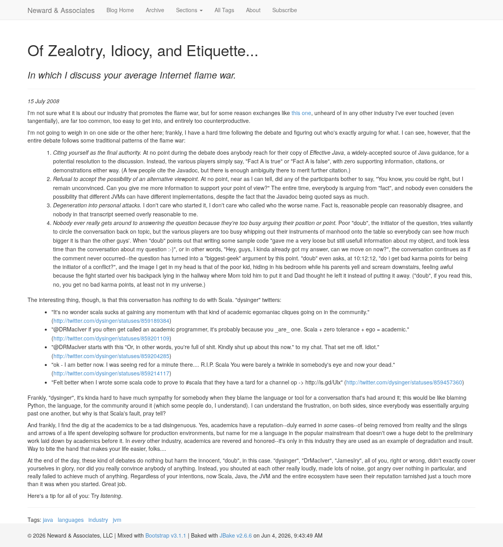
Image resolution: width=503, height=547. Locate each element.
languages (71, 519)
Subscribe (284, 10)
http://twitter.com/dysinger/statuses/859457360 (404, 382)
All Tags (224, 10)
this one (301, 113)
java (48, 519)
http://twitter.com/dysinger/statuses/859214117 (111, 373)
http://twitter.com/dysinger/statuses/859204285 (111, 356)
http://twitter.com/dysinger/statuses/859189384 (111, 320)
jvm (117, 519)
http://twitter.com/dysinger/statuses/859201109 (111, 338)
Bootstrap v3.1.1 (165, 535)
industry (98, 519)
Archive (155, 10)
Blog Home (120, 10)
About (253, 10)
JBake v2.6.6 (236, 535)
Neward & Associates (61, 10)
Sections (187, 10)
